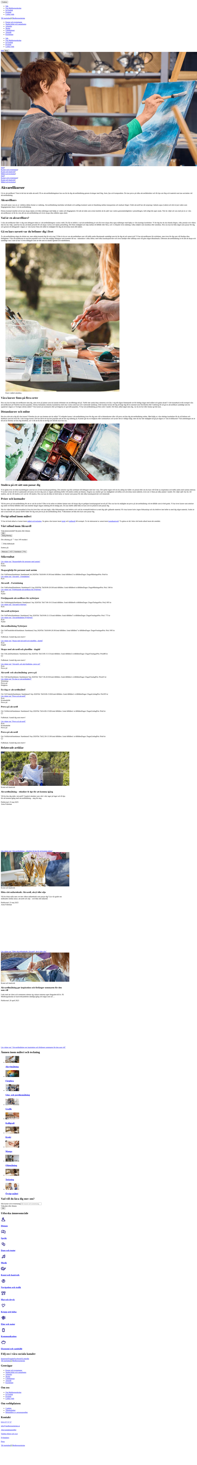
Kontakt (8, 1396)
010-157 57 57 (6, 1422)
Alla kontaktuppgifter (8, 1430)
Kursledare (9, 1383)
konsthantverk (113, 521)
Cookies (4, 2)
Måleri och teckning (8, 174)
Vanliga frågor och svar (9, 1434)
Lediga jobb (9, 1399)
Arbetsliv (8, 1374)
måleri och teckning (34, 521)
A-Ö (11, 552)
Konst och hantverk (8, 172)
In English (9, 1394)
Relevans (5, 552)
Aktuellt (8, 1381)
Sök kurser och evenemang (10, 1204)
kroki (63, 521)
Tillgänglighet (10, 1410)
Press (3, 1441)
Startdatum (18, 552)
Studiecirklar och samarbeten (15, 1372)
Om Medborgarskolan (13, 1392)
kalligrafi (72, 521)
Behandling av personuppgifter (16, 1412)
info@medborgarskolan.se (10, 1426)
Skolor (7, 1376)
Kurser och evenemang (9, 170)
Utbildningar (10, 1379)
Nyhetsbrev (5, 1438)
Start (2, 168)
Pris (24, 552)
